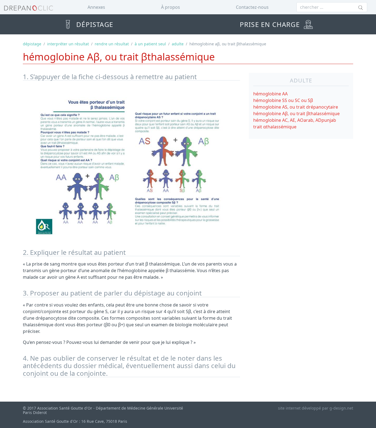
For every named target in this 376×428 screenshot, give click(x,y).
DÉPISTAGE (93, 24)
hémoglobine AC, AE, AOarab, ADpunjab (294, 120)
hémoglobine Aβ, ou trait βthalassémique (296, 114)
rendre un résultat (112, 43)
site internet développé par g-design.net (315, 408)
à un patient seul (150, 43)
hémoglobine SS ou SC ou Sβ (283, 100)
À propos (170, 7)
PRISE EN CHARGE (271, 24)
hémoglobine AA (270, 94)
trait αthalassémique (274, 127)
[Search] (360, 8)
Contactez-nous (252, 7)
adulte (178, 43)
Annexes (96, 7)
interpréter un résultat (68, 43)
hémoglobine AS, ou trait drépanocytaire (295, 107)
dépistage (32, 43)
